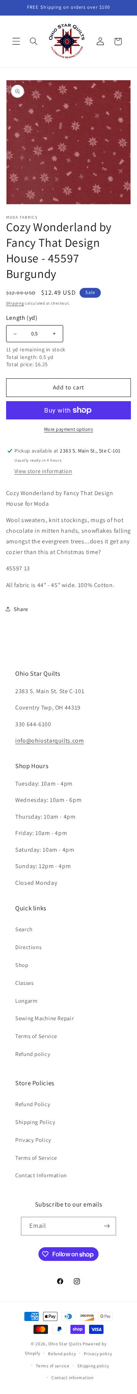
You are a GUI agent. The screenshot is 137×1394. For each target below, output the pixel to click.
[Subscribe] (107, 1226)
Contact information (72, 1377)
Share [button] (21, 609)
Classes (24, 982)
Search (24, 929)
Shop (22, 964)
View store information (43, 471)
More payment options (68, 429)
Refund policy (32, 1053)
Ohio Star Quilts (65, 1343)
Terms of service (53, 1366)
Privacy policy (98, 1353)
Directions (28, 947)
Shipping (15, 303)
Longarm (26, 1000)
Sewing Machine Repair (44, 1018)
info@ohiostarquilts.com (49, 741)
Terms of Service (36, 1036)
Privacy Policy (33, 1139)
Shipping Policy (35, 1122)
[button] (16, 41)
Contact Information (41, 1175)
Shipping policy (93, 1366)
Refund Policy (32, 1104)
